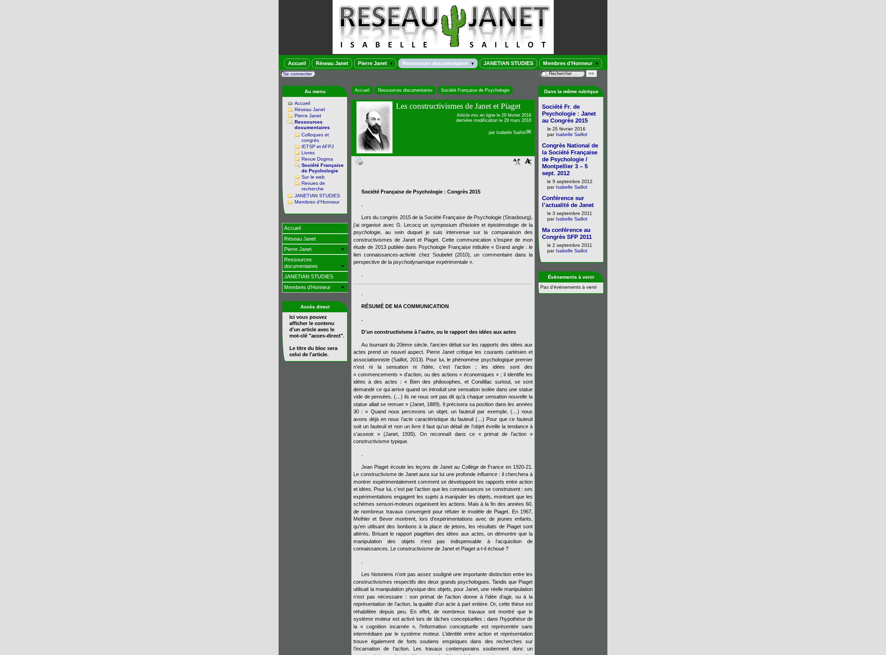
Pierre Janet (373, 63)
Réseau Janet (332, 63)
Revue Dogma (317, 159)
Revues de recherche (313, 185)
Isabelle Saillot (511, 132)
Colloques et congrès (315, 137)
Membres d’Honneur (568, 63)
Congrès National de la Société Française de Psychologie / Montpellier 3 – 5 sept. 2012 (570, 159)
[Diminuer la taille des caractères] (528, 163)
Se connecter (297, 74)
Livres (308, 152)
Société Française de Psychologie (475, 90)
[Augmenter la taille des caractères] (516, 163)
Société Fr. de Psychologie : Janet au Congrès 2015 (569, 114)
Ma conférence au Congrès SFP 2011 (567, 233)
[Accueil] (443, 52)
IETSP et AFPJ (317, 146)
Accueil (297, 63)
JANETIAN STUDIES (508, 63)
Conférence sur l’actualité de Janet (568, 201)
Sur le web (313, 177)
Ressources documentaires (436, 63)
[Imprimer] (359, 160)
